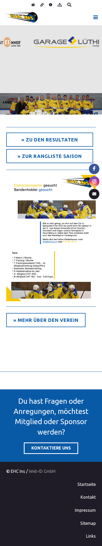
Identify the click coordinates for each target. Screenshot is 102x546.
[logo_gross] (21, 17)
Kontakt (88, 497)
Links (91, 536)
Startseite (86, 484)
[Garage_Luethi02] (64, 42)
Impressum (85, 510)
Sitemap (88, 523)
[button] (69, 4)
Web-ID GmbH (42, 471)
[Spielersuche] (51, 238)
